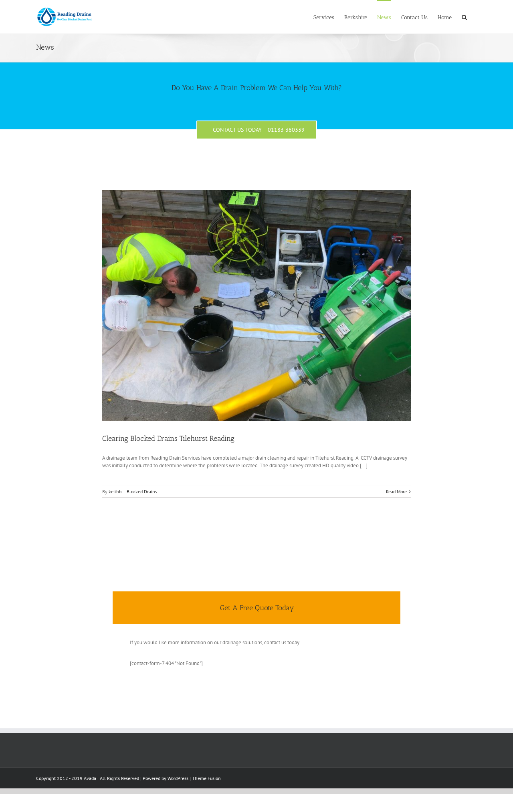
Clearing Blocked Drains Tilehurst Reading (168, 438)
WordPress (178, 778)
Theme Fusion (206, 778)
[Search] (464, 17)
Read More (396, 491)
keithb (115, 491)
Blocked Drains (142, 491)
